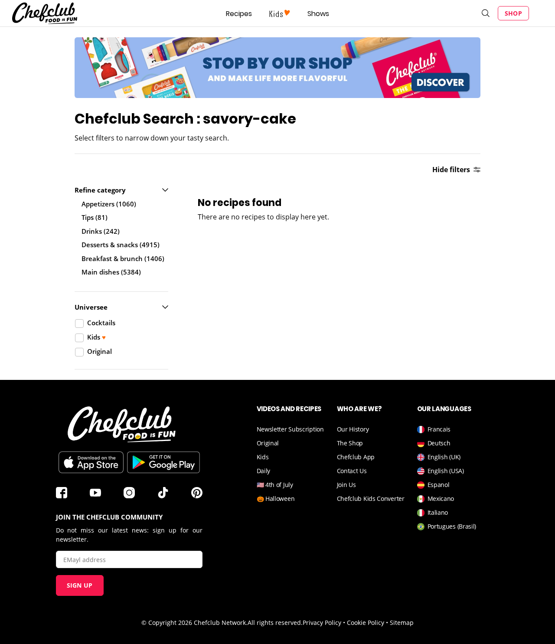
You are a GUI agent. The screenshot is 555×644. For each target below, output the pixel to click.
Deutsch (439, 443)
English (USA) (446, 471)
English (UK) (444, 457)
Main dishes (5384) (111, 272)
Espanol (439, 485)
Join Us (346, 485)
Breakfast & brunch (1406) (123, 258)
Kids (263, 457)
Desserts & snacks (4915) (121, 244)
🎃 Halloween (276, 498)
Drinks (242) (101, 231)
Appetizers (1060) (109, 203)
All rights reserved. (275, 622)
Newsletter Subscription (290, 429)
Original (268, 443)
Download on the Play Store (163, 462)
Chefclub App (356, 457)
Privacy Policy (322, 622)
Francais (439, 429)
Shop (513, 13)
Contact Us (352, 471)
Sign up (80, 585)
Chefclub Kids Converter (371, 498)
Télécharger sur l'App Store (91, 462)
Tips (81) (95, 217)
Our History (353, 429)
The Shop (350, 443)
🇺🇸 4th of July (275, 485)
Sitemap (402, 622)
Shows (318, 14)
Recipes (239, 14)
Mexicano (441, 498)
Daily (264, 471)
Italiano (438, 512)
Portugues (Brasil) (452, 526)
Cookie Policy (365, 622)
